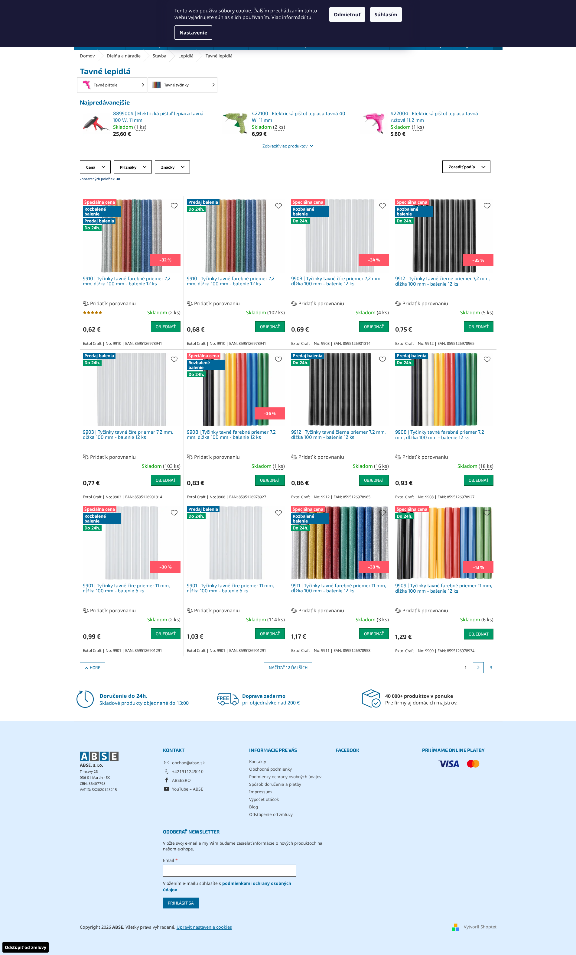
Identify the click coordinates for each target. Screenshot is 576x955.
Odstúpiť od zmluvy (25, 947)
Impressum (260, 792)
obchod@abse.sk (188, 763)
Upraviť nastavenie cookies (204, 927)
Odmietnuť (347, 14)
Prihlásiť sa (181, 902)
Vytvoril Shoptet (480, 927)
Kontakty (257, 761)
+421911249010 (187, 771)
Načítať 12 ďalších (288, 667)
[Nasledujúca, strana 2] (478, 667)
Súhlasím (386, 14)
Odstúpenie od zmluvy (271, 814)
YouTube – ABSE (187, 789)
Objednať (166, 326)
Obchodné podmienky (270, 769)
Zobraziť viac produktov (285, 145)
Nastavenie (193, 32)
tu (309, 17)
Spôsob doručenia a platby (275, 784)
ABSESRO (181, 780)
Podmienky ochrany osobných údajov (285, 776)
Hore (95, 667)
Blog (253, 807)
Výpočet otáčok (264, 799)
